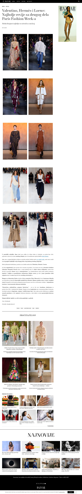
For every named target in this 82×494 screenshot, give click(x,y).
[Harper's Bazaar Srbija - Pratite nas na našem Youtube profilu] (45, 483)
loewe (22, 308)
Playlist (30, 1)
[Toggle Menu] (3, 1)
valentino (37, 308)
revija (33, 308)
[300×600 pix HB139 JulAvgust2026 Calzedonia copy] (67, 23)
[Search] (79, 1)
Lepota (18, 1)
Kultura (23, 1)
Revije (7, 6)
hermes (18, 308)
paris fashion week (27, 308)
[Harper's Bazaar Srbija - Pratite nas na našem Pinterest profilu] (41, 483)
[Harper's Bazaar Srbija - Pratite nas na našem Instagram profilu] (43, 483)
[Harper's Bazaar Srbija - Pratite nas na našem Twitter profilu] (39, 483)
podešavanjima (62, 492)
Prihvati (70, 492)
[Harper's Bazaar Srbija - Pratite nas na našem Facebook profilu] (37, 483)
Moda (13, 1)
